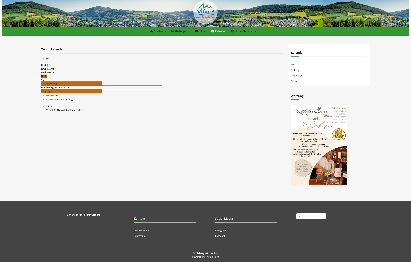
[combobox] (311, 216)
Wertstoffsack (53, 95)
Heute (44, 76)
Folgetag (45, 91)
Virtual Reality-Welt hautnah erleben (64, 109)
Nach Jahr (46, 65)
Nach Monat (47, 68)
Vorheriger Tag (49, 83)
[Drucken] (47, 58)
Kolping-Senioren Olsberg (59, 99)
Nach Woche (47, 72)
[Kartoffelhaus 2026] (319, 144)
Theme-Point (212, 256)
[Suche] (42, 79)
